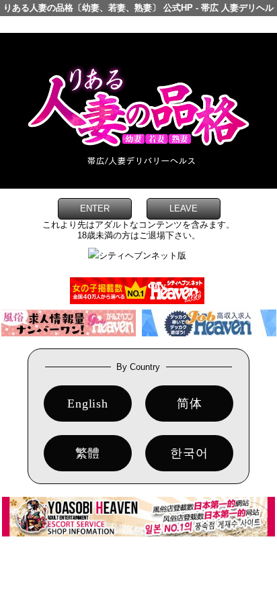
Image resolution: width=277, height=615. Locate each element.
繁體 (88, 453)
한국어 (189, 453)
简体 (189, 403)
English (87, 403)
